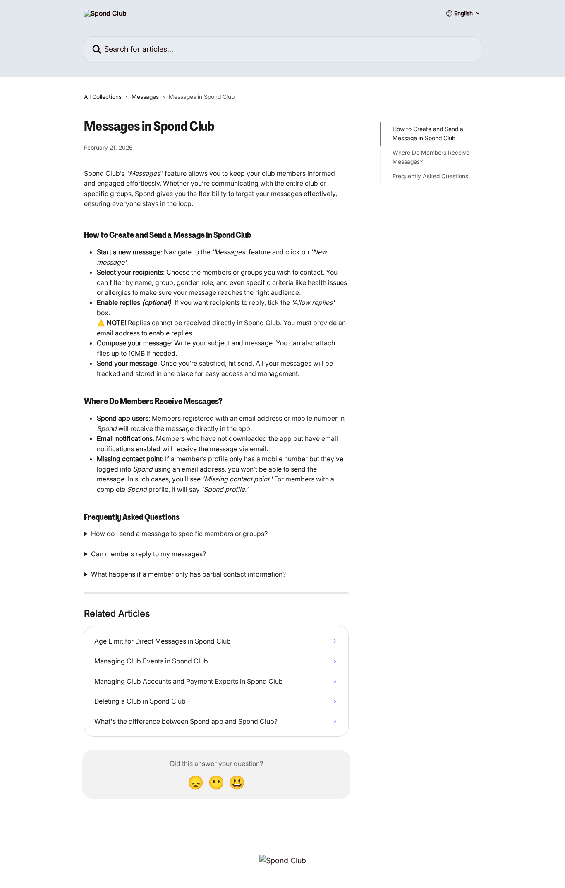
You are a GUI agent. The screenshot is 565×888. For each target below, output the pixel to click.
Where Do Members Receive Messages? (431, 157)
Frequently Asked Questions (430, 175)
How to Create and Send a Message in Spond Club (428, 133)
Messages (145, 96)
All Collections (103, 96)
